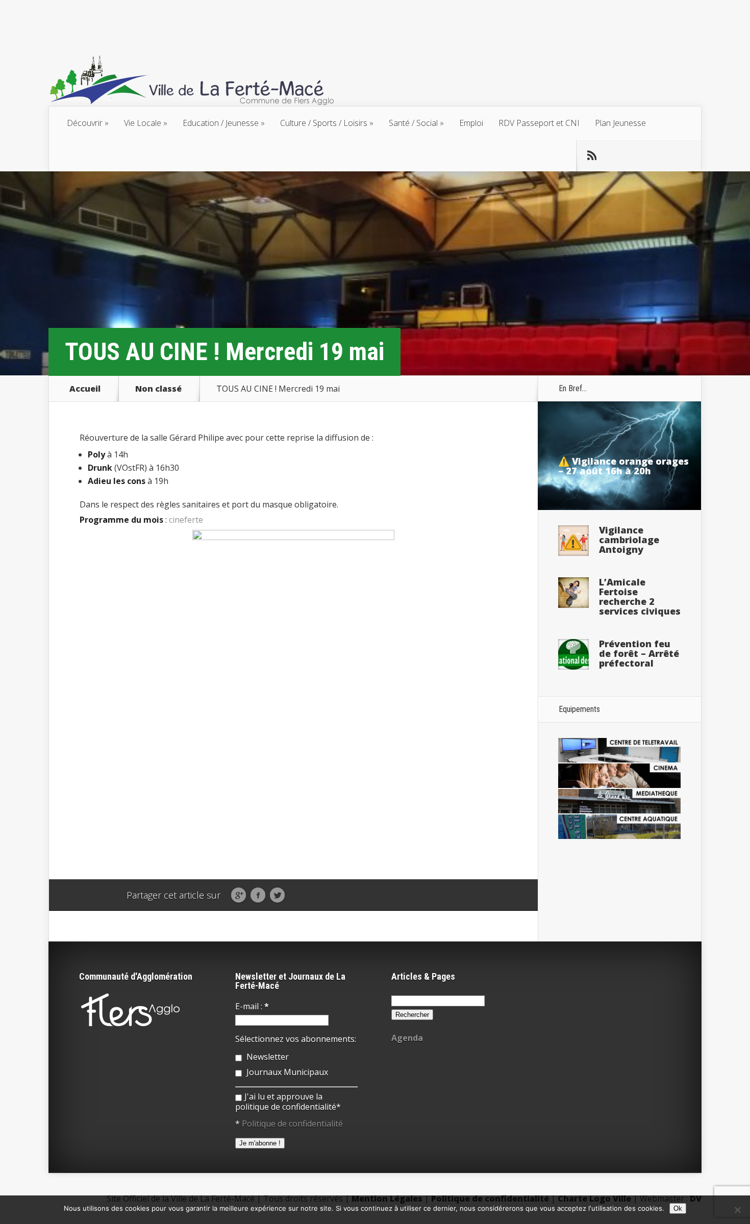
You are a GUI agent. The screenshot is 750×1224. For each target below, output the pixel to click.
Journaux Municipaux (286, 1072)
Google (238, 895)
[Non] (737, 1210)
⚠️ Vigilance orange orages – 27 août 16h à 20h (623, 466)
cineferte (186, 519)
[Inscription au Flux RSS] (592, 155)
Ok (677, 1208)
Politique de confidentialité (292, 1123)
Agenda (407, 1037)
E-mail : (252, 1006)
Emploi (471, 123)
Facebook (258, 895)
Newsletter (266, 1057)
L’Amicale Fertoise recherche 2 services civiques (640, 596)
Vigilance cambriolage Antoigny (629, 539)
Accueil (85, 389)
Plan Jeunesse (620, 123)
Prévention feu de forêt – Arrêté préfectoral (639, 653)
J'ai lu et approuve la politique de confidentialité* (288, 1101)
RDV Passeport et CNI (539, 123)
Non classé (158, 389)
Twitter (277, 895)
